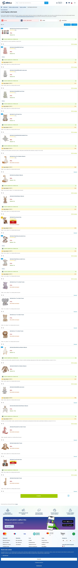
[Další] (68, 496)
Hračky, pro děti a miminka (13, 7)
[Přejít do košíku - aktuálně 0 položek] (74, 3)
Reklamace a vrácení (7, 544)
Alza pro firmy (44, 540)
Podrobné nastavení (39, 562)
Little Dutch (5, 7)
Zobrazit (75, 172)
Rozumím (39, 559)
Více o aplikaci (8, 526)
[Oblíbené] (69, 3)
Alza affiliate (44, 546)
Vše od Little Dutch (4, 9)
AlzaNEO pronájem (45, 542)
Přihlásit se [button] (60, 3)
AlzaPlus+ (43, 544)
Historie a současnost (33, 546)
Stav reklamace (19, 542)
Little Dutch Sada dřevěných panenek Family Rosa (25, 16)
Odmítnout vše (39, 565)
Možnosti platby (6, 542)
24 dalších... (39, 495)
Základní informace (32, 544)
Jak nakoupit (18, 544)
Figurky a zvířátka (23, 7)
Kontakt (30, 540)
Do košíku (75, 44)
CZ (64, 546)
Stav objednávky (19, 540)
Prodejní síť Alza (6, 546)
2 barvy (3, 245)
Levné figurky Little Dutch (32, 7)
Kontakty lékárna (32, 542)
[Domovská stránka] (1, 7)
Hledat (46, 2)
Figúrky (16, 504)
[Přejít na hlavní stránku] (7, 2)
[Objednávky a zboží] (66, 3)
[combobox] (30, 3)
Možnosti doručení (6, 540)
